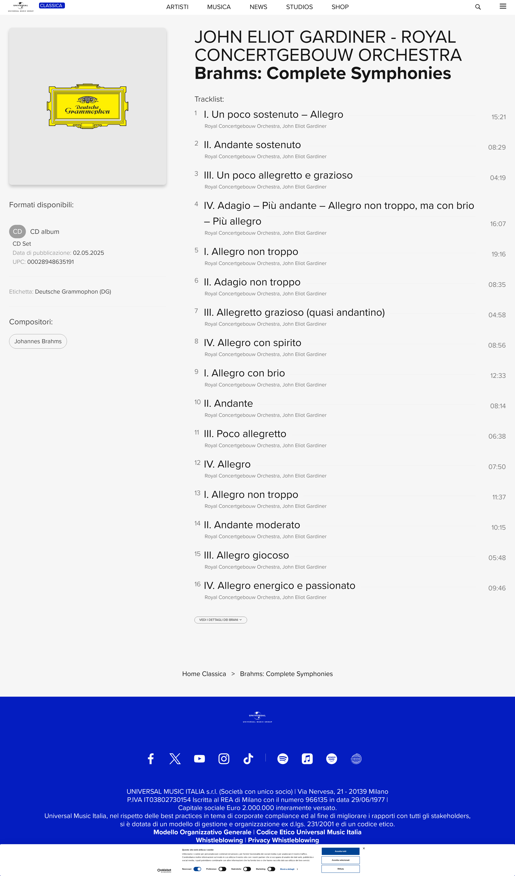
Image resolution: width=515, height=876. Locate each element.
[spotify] (283, 759)
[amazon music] (331, 759)
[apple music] (307, 759)
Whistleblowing (219, 840)
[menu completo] (503, 6)
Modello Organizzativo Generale (202, 832)
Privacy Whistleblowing (283, 840)
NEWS (258, 7)
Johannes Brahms (38, 341)
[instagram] (224, 759)
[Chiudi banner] (364, 848)
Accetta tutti (340, 851)
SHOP (340, 7)
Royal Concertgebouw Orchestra (328, 45)
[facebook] (151, 759)
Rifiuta (341, 869)
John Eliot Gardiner (290, 36)
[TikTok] (248, 759)
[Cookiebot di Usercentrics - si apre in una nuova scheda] (164, 871)
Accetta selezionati (341, 860)
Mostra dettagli (287, 869)
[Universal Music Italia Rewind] (356, 759)
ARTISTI (177, 7)
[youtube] (199, 759)
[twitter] (175, 759)
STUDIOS (299, 7)
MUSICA (219, 7)
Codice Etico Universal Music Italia (309, 832)
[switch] (222, 869)
